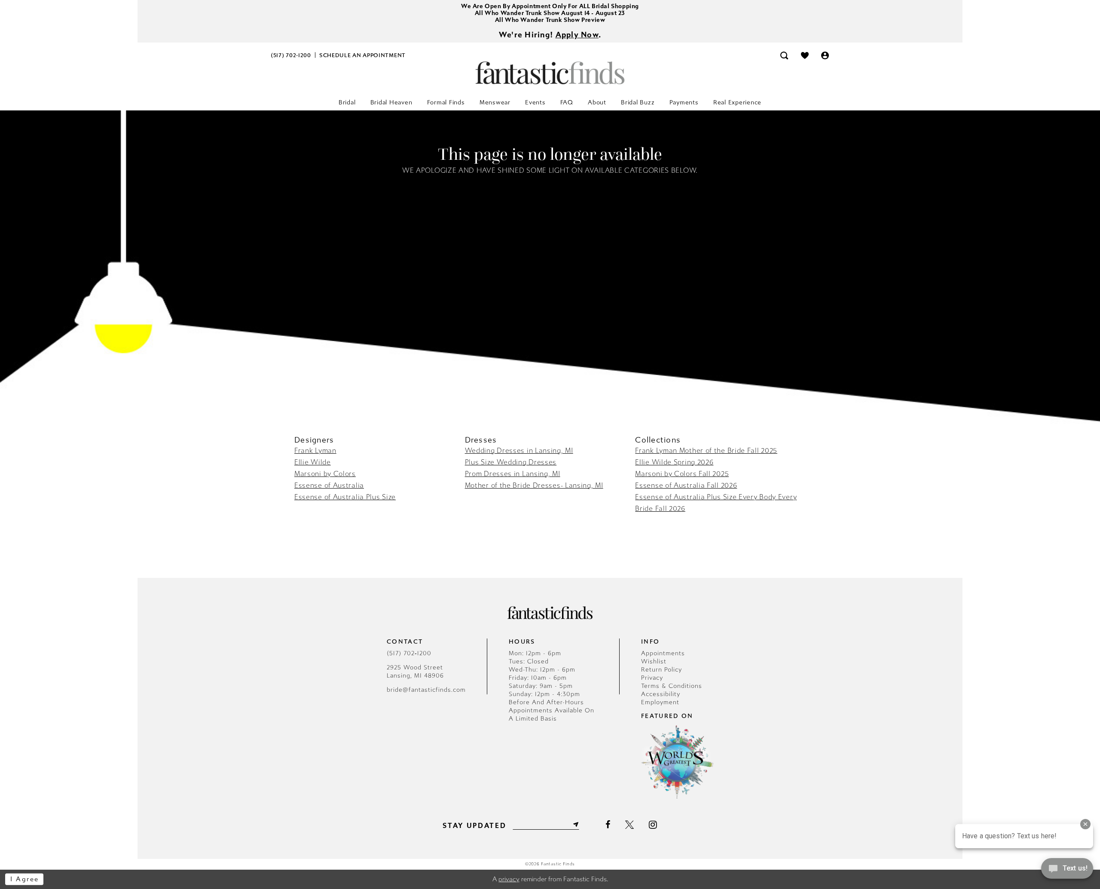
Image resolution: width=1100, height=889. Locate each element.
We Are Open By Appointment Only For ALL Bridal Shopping (550, 6)
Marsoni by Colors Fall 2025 (682, 474)
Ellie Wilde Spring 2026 (674, 462)
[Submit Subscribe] (575, 824)
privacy (508, 879)
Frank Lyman (315, 450)
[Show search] (784, 55)
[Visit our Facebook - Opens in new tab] (608, 824)
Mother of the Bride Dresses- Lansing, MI (534, 485)
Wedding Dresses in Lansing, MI (519, 450)
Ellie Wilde (312, 462)
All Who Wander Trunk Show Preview (550, 20)
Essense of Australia (329, 485)
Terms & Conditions (671, 686)
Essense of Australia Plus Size (345, 497)
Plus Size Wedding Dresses (511, 462)
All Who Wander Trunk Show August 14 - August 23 (550, 13)
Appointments (663, 653)
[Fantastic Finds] (550, 72)
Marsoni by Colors (325, 474)
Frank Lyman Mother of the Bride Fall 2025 (706, 450)
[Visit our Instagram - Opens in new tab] (652, 825)
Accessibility (660, 694)
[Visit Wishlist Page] (804, 55)
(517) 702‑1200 (409, 653)
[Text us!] (1067, 871)
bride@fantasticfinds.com (426, 689)
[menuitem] (291, 55)
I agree (24, 879)
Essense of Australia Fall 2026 (686, 485)
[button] (825, 55)
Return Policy (661, 669)
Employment (660, 702)
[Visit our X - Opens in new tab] (629, 824)
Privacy (652, 677)
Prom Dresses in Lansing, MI (512, 474)
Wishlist (653, 661)
